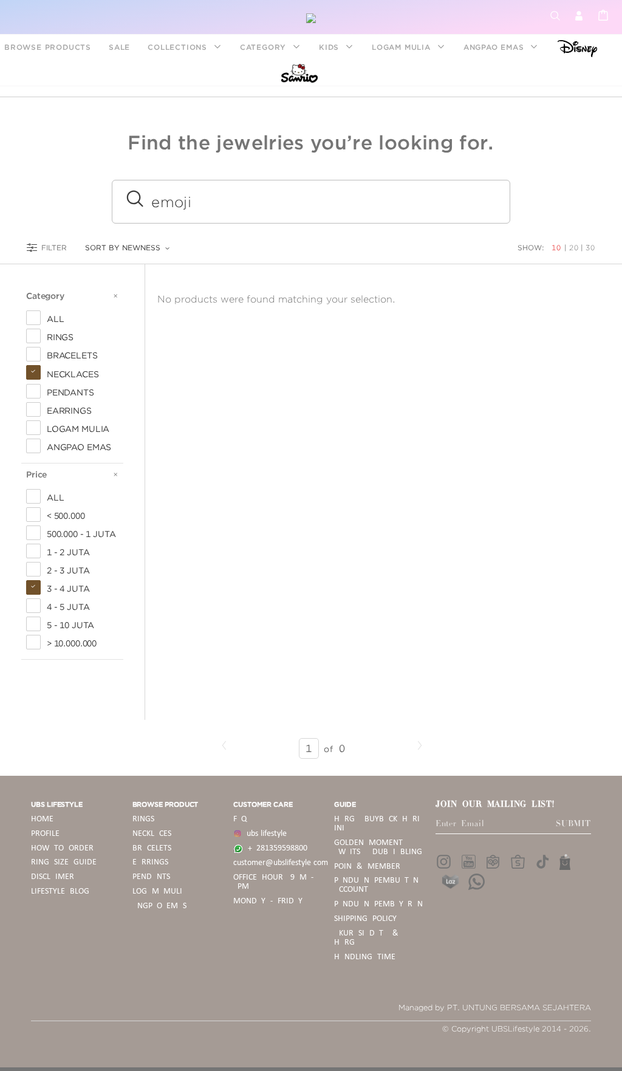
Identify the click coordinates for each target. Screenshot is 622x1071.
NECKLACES (151, 833)
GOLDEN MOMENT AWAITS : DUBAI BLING (378, 847)
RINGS (143, 819)
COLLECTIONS (179, 47)
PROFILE (45, 833)
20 (574, 247)
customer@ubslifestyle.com (280, 862)
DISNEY (573, 47)
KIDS (330, 47)
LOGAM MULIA (403, 47)
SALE (119, 47)
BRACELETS (151, 848)
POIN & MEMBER (367, 866)
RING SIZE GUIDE (64, 862)
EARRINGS (150, 862)
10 (558, 247)
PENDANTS (151, 876)
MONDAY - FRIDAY (267, 901)
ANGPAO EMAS (495, 47)
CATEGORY (264, 47)
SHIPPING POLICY (365, 918)
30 (590, 247)
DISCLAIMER (52, 876)
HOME (42, 819)
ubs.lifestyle (264, 833)
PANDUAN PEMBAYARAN (378, 904)
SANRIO (298, 72)
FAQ (240, 819)
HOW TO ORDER (62, 848)
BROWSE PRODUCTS (47, 47)
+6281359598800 (275, 848)
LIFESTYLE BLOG (60, 891)
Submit (573, 823)
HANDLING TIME (364, 957)
